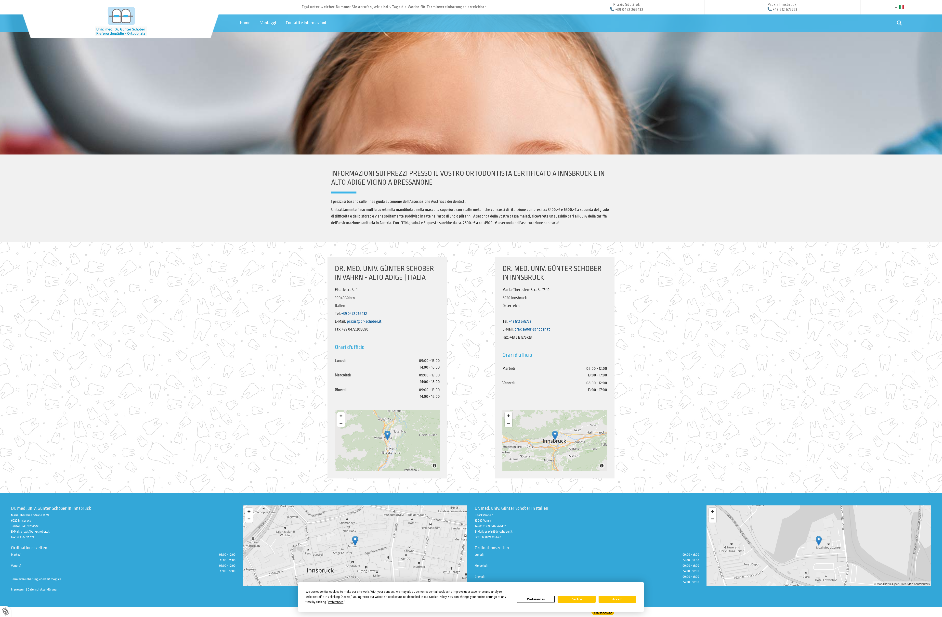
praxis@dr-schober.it (364, 321)
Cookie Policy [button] (437, 597)
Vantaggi (268, 22)
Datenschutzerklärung (42, 589)
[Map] (387, 440)
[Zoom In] (341, 416)
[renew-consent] (5, 611)
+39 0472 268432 (629, 9)
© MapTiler (881, 584)
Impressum (18, 589)
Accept (617, 599)
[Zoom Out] (341, 423)
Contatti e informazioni (306, 22)
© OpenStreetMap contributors (909, 584)
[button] (387, 435)
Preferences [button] (335, 602)
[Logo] (120, 21)
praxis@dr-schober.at (532, 329)
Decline (577, 599)
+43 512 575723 (785, 9)
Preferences (536, 599)
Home (245, 22)
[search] (899, 23)
